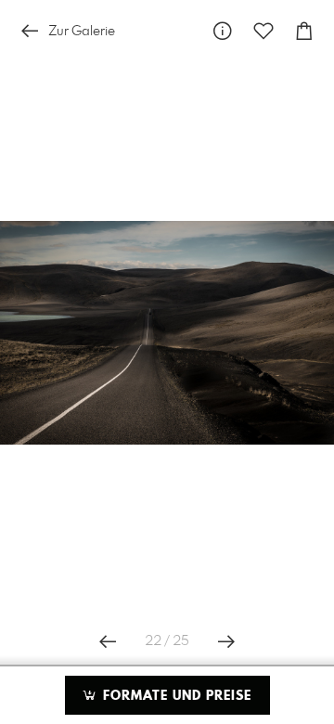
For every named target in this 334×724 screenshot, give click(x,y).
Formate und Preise (174, 696)
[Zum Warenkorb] (304, 31)
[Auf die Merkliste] (263, 31)
